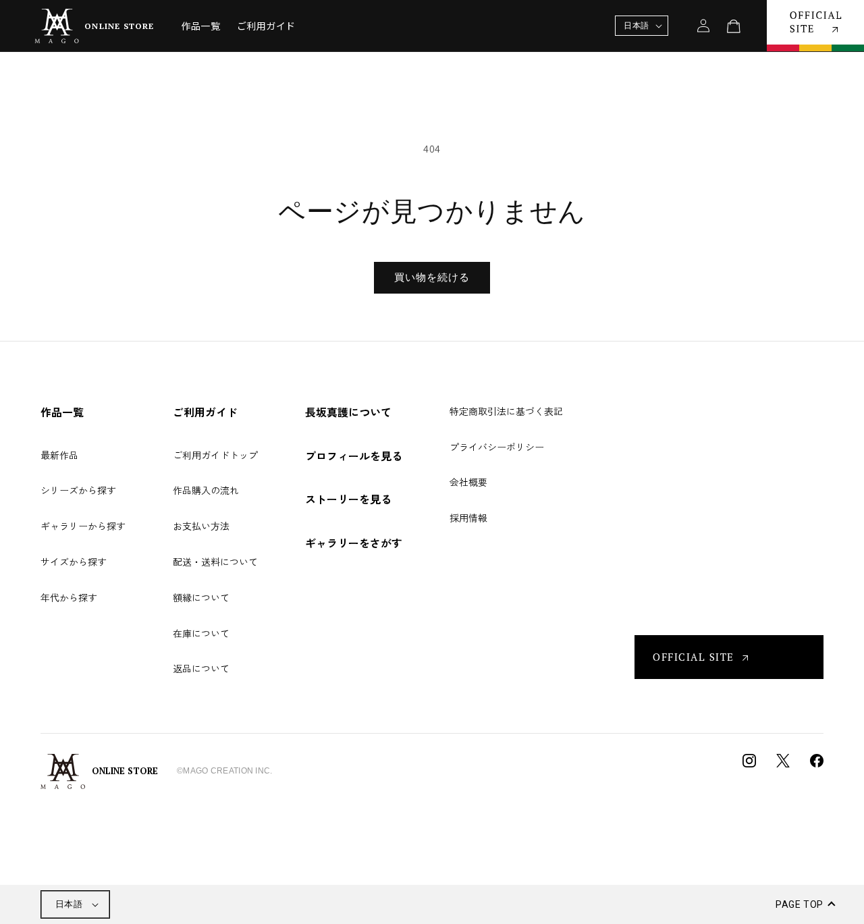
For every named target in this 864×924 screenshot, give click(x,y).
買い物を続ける (432, 277)
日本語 (68, 904)
